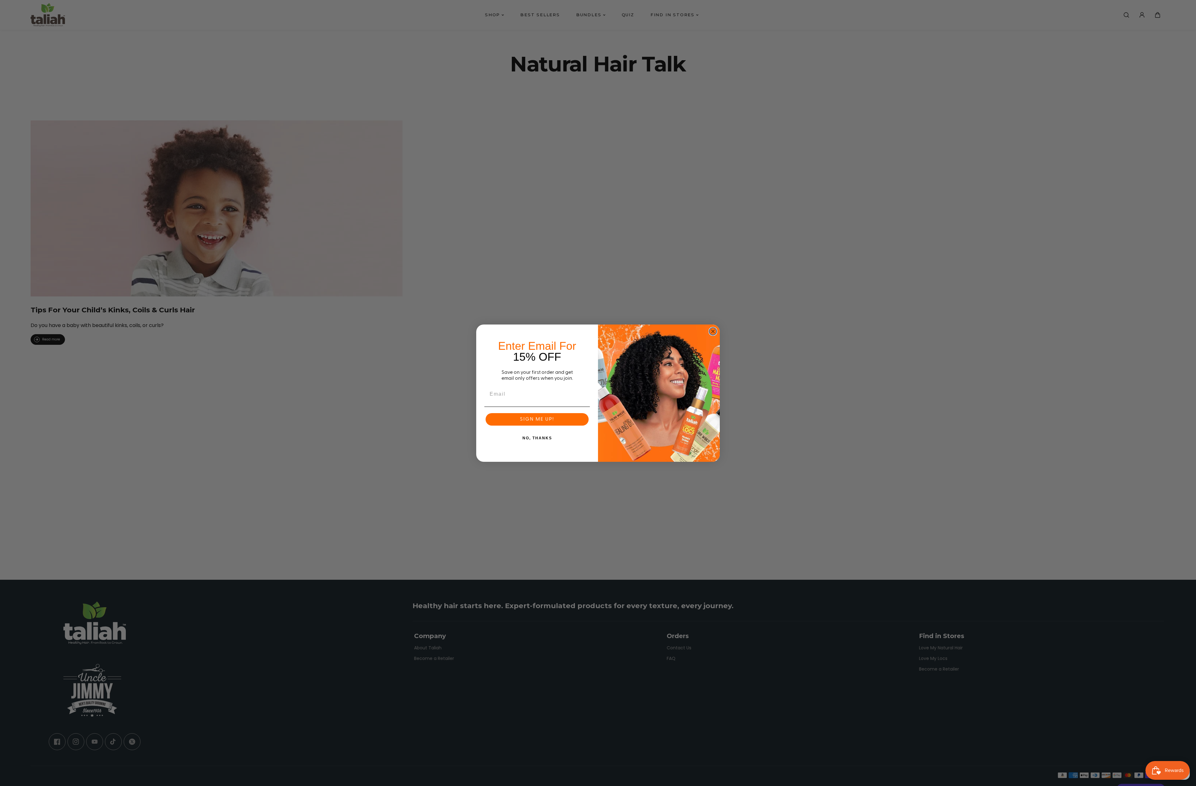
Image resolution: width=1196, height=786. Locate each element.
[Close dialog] (713, 331)
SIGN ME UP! (537, 419)
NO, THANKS (537, 438)
